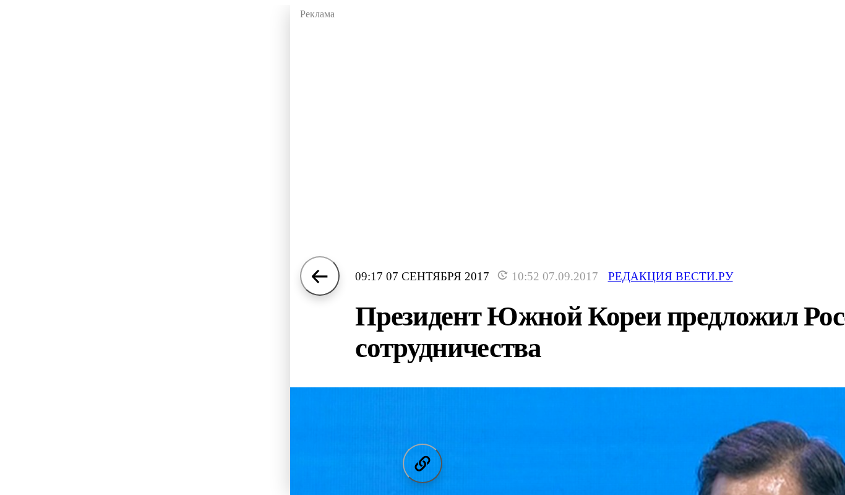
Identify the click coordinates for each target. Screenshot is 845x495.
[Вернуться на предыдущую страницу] (320, 276)
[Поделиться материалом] (422, 463)
